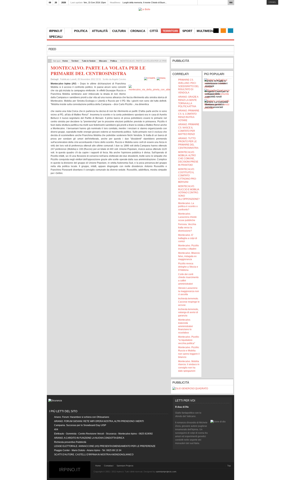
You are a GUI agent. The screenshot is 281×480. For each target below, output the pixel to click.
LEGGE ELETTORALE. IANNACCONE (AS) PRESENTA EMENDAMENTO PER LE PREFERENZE (104, 446)
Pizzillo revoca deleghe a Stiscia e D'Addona (188, 266)
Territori (74, 61)
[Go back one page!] (50, 61)
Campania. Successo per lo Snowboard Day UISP (80, 425)
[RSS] (223, 30)
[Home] (68, 31)
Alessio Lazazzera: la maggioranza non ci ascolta (188, 291)
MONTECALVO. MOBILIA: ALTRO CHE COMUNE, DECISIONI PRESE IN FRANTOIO (188, 158)
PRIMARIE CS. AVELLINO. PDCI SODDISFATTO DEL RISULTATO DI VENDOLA (188, 86)
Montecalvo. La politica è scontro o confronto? (188, 206)
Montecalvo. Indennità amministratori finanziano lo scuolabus (185, 326)
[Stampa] (150, 78)
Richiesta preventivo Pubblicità (70, 442)
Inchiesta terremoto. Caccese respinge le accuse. (189, 301)
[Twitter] (230, 30)
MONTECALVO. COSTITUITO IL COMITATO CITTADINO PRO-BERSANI (187, 175)
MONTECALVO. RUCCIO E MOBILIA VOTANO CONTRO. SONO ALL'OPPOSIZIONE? (189, 192)
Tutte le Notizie (89, 61)
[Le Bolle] (144, 9)
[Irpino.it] (68, 18)
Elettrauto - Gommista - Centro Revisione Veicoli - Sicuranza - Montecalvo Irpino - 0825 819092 (103, 433)
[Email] (162, 78)
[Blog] (216, 30)
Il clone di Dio (182, 406)
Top (229, 465)
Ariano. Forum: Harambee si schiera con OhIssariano (81, 417)
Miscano (103, 61)
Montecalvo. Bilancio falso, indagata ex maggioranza (189, 256)
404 (56, 429)
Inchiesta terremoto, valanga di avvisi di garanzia (188, 312)
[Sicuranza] (55, 400)
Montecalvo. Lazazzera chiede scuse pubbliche (187, 217)
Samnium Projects (125, 465)
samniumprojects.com (166, 471)
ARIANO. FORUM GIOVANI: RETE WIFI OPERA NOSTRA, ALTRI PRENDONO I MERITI (99, 421)
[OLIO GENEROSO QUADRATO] (190, 388)
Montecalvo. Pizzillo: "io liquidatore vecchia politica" (188, 340)
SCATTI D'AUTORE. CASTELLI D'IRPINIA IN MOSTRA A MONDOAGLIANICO (93, 454)
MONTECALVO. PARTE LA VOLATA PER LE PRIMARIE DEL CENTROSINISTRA (98, 70)
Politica (113, 61)
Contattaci (108, 465)
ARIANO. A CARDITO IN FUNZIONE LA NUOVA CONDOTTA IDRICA (89, 438)
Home (65, 61)
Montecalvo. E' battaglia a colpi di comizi (187, 238)
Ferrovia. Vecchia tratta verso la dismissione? (187, 227)
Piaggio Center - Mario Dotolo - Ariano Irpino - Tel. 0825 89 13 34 (87, 450)
